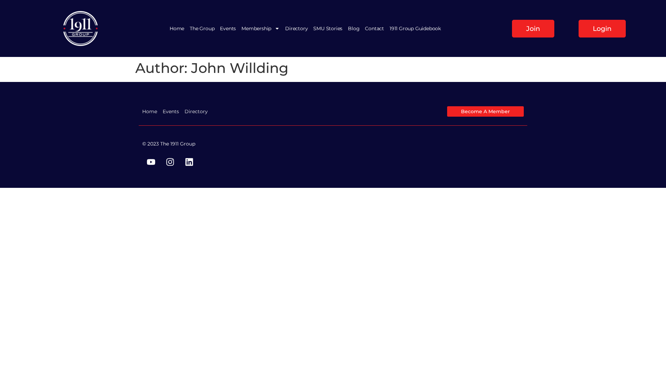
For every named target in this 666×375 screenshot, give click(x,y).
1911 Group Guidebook (415, 28)
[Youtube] (151, 161)
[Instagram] (170, 161)
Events (228, 28)
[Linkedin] (189, 161)
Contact (374, 28)
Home (177, 28)
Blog (353, 28)
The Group (202, 28)
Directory (296, 28)
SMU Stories (327, 28)
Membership (256, 28)
